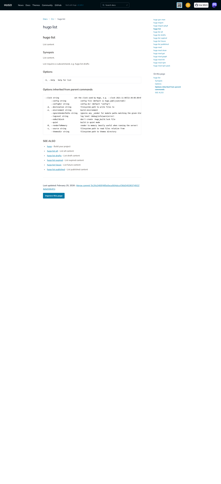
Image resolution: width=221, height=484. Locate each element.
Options (158, 84)
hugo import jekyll (160, 26)
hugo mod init (159, 59)
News (21, 5)
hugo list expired (55, 160)
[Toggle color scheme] (188, 5)
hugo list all (52, 151)
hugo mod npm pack (161, 66)
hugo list (157, 29)
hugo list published (56, 169)
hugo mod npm (159, 63)
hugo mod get (159, 53)
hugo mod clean (160, 50)
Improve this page (54, 195)
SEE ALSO (159, 92)
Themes (36, 5)
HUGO (8, 5)
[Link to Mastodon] (214, 5)
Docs (28, 5)
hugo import (158, 23)
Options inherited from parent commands (168, 88)
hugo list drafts (54, 155)
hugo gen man (159, 19)
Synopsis (158, 81)
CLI (52, 19)
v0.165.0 (80, 5)
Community (47, 5)
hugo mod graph (160, 56)
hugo (49, 146)
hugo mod (157, 47)
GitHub (58, 5)
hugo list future (54, 165)
